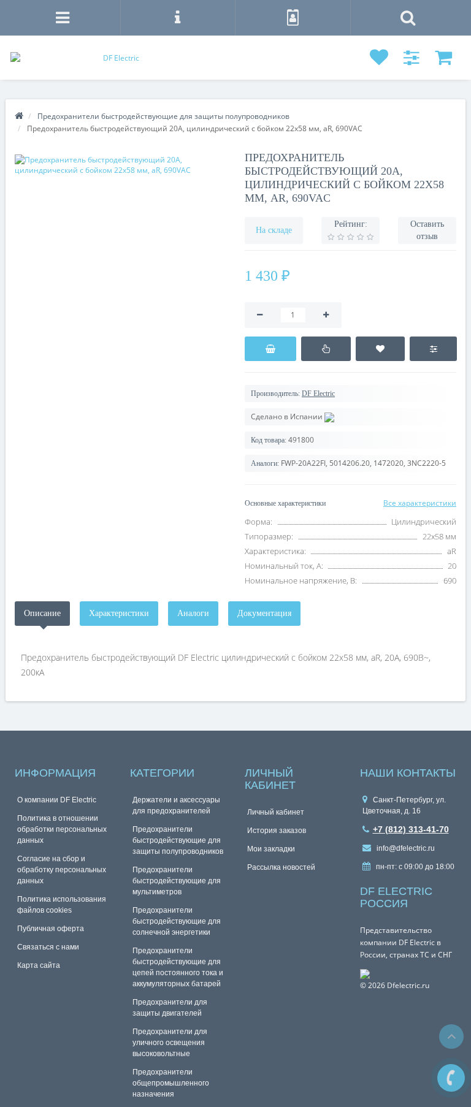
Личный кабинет (275, 812)
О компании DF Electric (56, 800)
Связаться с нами (48, 947)
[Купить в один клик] (326, 349)
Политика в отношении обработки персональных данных (62, 829)
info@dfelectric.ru (405, 848)
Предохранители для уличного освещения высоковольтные (169, 1042)
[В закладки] (380, 349)
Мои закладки (271, 849)
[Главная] (19, 116)
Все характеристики (419, 503)
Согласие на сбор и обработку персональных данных (61, 869)
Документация (264, 613)
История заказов (276, 830)
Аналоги (193, 613)
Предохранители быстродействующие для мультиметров (176, 880)
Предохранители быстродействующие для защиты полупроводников (177, 840)
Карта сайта (38, 965)
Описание (42, 613)
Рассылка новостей (281, 867)
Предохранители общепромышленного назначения (170, 1083)
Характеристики (119, 613)
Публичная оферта (50, 928)
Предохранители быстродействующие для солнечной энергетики (176, 921)
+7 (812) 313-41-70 (411, 829)
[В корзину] (270, 349)
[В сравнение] (433, 349)
